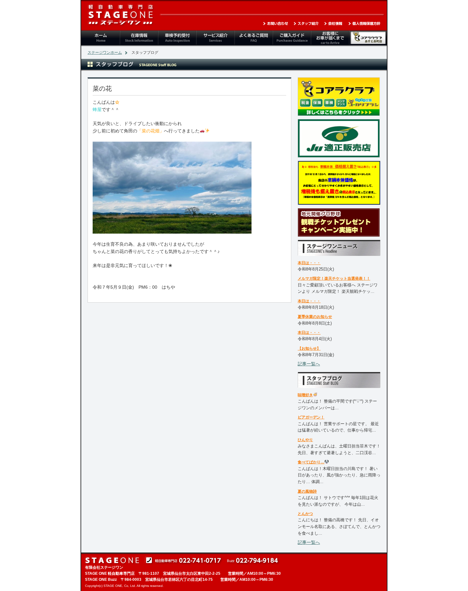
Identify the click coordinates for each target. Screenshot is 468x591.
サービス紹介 (215, 38)
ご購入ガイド (291, 38)
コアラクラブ (368, 38)
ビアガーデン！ (311, 417)
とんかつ (305, 513)
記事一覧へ (309, 363)
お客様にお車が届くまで (329, 38)
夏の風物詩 (307, 491)
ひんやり (305, 440)
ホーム (100, 38)
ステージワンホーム (105, 52)
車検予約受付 (177, 38)
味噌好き (305, 395)
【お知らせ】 (309, 348)
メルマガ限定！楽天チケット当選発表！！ (334, 278)
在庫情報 (138, 38)
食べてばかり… (311, 462)
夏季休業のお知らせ (315, 316)
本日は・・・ (309, 263)
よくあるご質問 (253, 38)
